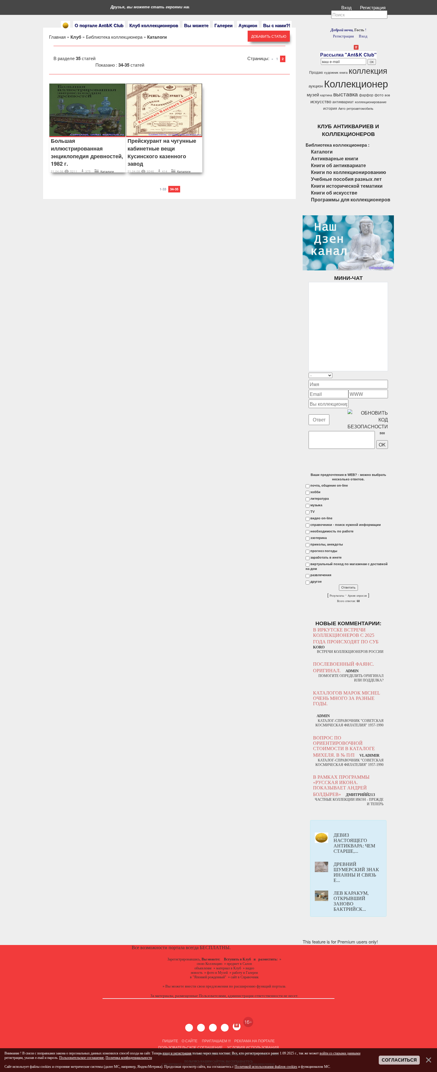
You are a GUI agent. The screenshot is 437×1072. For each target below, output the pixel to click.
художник (331, 72)
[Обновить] (380, 375)
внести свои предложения (206, 986)
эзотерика (318, 538)
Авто (341, 108)
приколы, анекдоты (326, 544)
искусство (320, 101)
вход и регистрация (177, 1053)
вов (387, 95)
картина (326, 95)
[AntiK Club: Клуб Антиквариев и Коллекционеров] (65, 25)
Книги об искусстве (334, 192)
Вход (347, 7)
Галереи (223, 25)
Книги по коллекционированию (348, 172)
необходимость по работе (331, 531)
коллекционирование (370, 102)
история (330, 108)
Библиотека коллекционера (114, 37)
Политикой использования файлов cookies (266, 1067)
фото (379, 94)
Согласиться (399, 1060)
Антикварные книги (334, 158)
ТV (312, 511)
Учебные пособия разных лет (346, 178)
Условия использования (252, 1047)
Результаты (337, 595)
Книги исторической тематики (347, 185)
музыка (316, 505)
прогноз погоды (323, 551)
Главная (57, 37)
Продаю (316, 72)
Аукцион (247, 25)
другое (316, 581)
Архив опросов (357, 595)
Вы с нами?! (276, 25)
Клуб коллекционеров (153, 25)
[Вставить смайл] (386, 375)
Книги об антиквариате (338, 165)
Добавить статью (268, 36)
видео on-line (321, 518)
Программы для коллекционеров (350, 199)
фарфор (366, 94)
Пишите (170, 1040)
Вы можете (196, 25)
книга (343, 72)
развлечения (320, 575)
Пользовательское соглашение (190, 1047)
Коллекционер (356, 83)
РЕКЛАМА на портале (254, 1040)
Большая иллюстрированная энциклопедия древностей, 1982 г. (87, 152)
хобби (315, 492)
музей (313, 94)
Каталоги (107, 171)
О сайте (189, 1040)
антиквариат (343, 101)
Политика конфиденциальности (129, 1058)
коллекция (368, 70)
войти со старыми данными (340, 1053)
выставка (345, 94)
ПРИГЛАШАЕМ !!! (216, 1040)
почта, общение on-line (329, 485)
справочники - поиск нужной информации (345, 524)
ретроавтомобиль (360, 108)
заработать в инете (326, 557)
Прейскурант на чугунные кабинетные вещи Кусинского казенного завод (162, 152)
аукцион (316, 86)
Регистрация (373, 7)
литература (319, 498)
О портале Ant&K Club (99, 25)
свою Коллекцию (209, 964)
